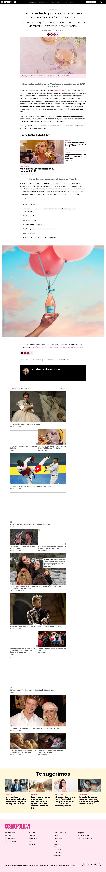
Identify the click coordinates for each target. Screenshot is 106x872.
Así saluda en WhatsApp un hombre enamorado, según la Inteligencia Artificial (16, 800)
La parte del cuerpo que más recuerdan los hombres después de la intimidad (89, 800)
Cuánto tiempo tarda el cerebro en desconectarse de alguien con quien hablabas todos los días (40, 802)
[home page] (10, 2)
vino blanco (36, 360)
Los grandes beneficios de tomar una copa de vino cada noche (75, 156)
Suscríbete (91, 2)
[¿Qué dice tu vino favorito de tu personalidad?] (42, 152)
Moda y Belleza (55, 2)
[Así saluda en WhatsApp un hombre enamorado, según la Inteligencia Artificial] (16, 785)
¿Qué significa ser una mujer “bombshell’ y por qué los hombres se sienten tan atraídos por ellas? (65, 801)
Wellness (68, 140)
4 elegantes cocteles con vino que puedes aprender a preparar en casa (75, 144)
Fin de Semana (24, 166)
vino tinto (25, 360)
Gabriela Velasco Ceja (58, 30)
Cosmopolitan (32, 174)
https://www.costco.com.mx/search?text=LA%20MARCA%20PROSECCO (57, 347)
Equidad (72, 2)
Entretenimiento (43, 2)
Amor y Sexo (53, 10)
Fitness (65, 2)
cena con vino (50, 360)
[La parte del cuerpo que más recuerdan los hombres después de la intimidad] (89, 785)
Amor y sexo (32, 2)
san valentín (64, 360)
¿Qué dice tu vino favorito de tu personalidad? (37, 170)
